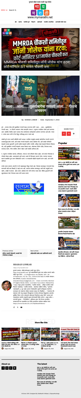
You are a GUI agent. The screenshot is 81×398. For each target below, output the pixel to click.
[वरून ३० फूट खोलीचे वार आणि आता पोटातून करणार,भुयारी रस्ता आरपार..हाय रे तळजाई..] (69, 153)
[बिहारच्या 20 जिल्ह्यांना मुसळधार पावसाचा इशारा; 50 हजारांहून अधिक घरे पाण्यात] (40, 49)
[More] (74, 134)
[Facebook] (14, 307)
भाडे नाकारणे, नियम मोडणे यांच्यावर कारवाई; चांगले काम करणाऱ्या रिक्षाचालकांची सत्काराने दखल (69, 344)
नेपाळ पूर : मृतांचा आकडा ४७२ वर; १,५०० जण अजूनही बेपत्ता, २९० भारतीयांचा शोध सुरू (49, 344)
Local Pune (40, 102)
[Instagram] (7, 368)
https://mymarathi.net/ (20, 268)
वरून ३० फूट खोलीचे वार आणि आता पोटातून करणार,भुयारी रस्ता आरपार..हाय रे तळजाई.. (68, 164)
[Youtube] (21, 307)
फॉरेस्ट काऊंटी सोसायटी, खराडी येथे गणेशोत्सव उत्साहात (12, 254)
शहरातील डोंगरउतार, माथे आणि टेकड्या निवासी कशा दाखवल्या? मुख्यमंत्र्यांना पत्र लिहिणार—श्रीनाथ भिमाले (68, 254)
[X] (17, 307)
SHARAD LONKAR (31, 120)
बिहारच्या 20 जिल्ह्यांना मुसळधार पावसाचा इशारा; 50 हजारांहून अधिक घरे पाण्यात (30, 344)
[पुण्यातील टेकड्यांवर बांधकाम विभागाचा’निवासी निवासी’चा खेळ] (69, 223)
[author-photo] (2, 348)
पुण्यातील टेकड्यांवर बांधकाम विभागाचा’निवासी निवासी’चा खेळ (66, 233)
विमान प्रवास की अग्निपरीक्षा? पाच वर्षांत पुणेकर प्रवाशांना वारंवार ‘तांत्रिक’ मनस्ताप (68, 211)
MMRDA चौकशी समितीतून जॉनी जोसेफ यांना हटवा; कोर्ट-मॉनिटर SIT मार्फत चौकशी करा (10, 344)
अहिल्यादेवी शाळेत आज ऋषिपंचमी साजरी (41, 253)
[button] (13, 10)
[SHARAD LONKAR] (6, 285)
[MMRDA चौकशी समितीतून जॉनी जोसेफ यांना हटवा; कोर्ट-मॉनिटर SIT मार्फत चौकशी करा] (10, 334)
